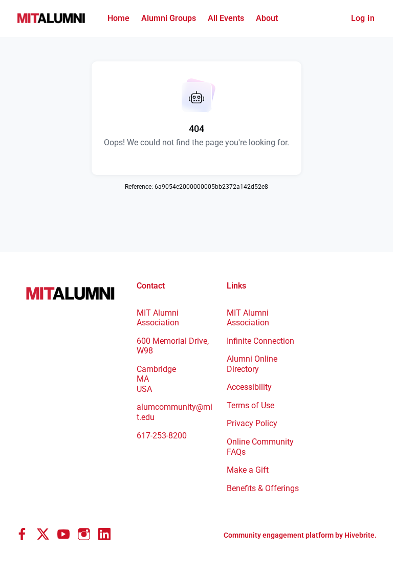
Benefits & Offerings (263, 488)
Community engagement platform (279, 535)
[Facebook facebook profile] (22, 534)
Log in (363, 18)
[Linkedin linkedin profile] (104, 534)
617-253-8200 (162, 435)
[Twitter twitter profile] (43, 536)
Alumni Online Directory (252, 364)
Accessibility (249, 387)
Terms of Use (250, 405)
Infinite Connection (260, 341)
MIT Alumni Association (248, 318)
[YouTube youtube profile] (63, 534)
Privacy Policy (252, 423)
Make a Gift (248, 470)
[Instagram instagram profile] (84, 534)
